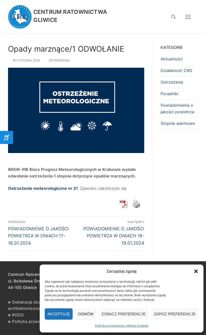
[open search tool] (173, 17)
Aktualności (172, 58)
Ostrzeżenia (59, 60)
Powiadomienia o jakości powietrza (177, 108)
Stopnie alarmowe (178, 123)
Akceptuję (58, 314)
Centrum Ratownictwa (70, 12)
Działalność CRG (176, 70)
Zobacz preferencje (123, 314)
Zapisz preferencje (175, 314)
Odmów (85, 314)
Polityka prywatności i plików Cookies (121, 325)
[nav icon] (188, 17)
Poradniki (169, 93)
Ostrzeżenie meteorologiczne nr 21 (43, 188)
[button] (195, 271)
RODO (18, 314)
